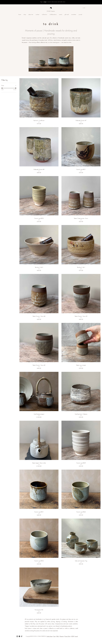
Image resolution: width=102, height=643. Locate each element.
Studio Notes (49, 636)
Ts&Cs (57, 636)
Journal (76, 636)
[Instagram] (17, 636)
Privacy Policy (67, 636)
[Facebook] (22, 636)
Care (54, 636)
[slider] (2, 88)
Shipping (62, 636)
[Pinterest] (19, 636)
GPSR (72, 636)
